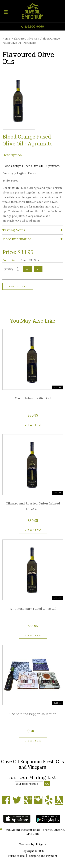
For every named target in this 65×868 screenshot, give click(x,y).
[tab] (32, 155)
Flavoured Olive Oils (26, 38)
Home (6, 38)
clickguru (40, 844)
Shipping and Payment (43, 855)
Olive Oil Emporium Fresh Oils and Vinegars (32, 764)
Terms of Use (16, 855)
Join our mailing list (32, 777)
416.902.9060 (34, 26)
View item (33, 424)
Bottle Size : (9, 260)
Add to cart (17, 286)
